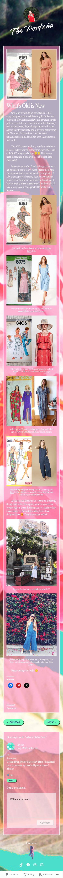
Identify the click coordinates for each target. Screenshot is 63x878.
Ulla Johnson (28, 311)
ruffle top (21, 369)
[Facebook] (28, 865)
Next (50, 722)
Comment (45, 822)
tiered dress (19, 248)
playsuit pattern (18, 489)
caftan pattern (35, 429)
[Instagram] (35, 865)
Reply (11, 780)
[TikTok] (21, 865)
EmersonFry (45, 429)
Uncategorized (11, 708)
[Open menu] (31, 38)
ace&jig (47, 371)
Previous (15, 722)
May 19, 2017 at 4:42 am (27, 748)
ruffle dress (21, 308)
